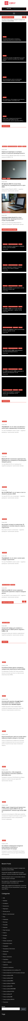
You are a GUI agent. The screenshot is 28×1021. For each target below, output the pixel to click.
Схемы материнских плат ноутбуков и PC (12, 970)
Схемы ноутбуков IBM (7, 996)
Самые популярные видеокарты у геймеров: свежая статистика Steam (13, 246)
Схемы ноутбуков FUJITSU (8, 991)
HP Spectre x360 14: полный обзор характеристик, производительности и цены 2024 (13, 185)
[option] (14, 20)
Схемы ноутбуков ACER (8, 975)
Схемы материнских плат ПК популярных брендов (14, 972)
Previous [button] (23, 17)
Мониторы (5, 922)
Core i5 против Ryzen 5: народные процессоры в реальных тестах (11, 392)
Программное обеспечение (9, 948)
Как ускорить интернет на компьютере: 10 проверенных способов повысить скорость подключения (13, 526)
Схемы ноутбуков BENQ (8, 980)
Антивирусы (5, 903)
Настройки (5, 924)
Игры (4, 916)
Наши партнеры (6, 930)
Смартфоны (5, 959)
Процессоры (15, 327)
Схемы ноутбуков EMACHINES (9, 988)
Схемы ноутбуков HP (7, 994)
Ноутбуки (19, 146)
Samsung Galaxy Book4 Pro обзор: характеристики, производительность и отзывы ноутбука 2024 (12, 219)
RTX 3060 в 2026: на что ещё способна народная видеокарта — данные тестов (12, 309)
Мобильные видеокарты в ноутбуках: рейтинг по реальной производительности (13, 152)
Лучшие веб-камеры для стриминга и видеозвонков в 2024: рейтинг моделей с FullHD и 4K (13, 629)
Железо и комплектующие (12, 146)
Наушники (5, 927)
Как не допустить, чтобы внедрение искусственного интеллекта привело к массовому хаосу (14, 100)
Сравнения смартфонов (8, 967)
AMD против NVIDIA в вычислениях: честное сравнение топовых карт (13, 288)
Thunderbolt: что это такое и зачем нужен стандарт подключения (13, 558)
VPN (4, 898)
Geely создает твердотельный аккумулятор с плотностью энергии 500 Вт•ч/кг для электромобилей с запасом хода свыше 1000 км (13, 119)
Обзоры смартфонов (7, 940)
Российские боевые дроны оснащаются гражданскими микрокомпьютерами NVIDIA (13, 20)
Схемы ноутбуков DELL (8, 986)
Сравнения (5, 964)
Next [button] (25, 17)
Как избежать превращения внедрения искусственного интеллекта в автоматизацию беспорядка (12, 847)
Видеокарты (5, 146)
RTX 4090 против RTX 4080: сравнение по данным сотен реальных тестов (13, 371)
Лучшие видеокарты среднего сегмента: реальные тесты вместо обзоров (12, 267)
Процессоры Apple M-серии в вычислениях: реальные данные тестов (14, 330)
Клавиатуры (5, 919)
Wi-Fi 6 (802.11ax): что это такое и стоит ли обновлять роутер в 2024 (13, 493)
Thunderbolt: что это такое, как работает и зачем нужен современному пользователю (13, 427)
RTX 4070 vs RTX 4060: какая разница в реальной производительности (13, 351)
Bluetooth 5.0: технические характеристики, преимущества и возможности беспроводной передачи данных (14, 460)
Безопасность (6, 906)
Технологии (4, 421)
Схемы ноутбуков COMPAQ (9, 983)
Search (3, 1006)
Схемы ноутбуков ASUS (8, 978)
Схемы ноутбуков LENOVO (8, 999)
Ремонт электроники (6, 584)
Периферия (5, 946)
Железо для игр (6, 911)
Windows (5, 900)
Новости (4, 36)
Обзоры (8, 178)
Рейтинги (24, 146)
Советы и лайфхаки (6, 622)
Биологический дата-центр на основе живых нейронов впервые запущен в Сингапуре (12, 80)
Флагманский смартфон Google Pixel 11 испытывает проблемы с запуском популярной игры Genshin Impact (14, 59)
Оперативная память (7, 943)
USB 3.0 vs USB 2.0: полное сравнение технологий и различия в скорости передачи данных (14, 591)
